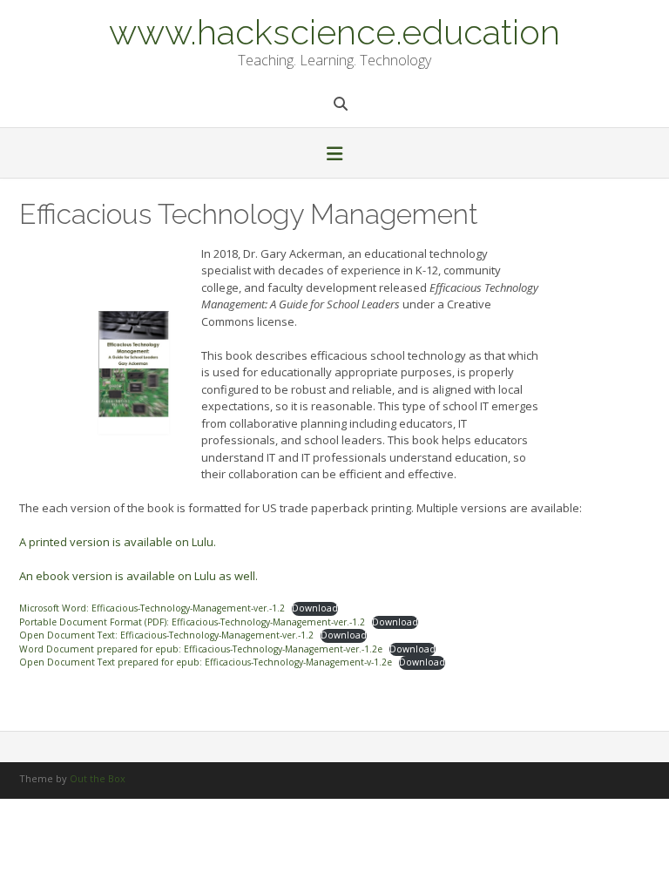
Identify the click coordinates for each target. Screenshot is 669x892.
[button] (334, 155)
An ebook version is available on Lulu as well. (138, 576)
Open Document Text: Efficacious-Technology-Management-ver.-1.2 (166, 635)
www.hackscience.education (334, 30)
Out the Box (97, 778)
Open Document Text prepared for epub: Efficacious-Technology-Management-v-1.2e (205, 662)
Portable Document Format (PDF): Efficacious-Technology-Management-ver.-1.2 (192, 622)
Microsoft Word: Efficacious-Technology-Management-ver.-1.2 (152, 608)
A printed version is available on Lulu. (117, 542)
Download (315, 608)
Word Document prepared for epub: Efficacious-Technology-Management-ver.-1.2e (200, 649)
